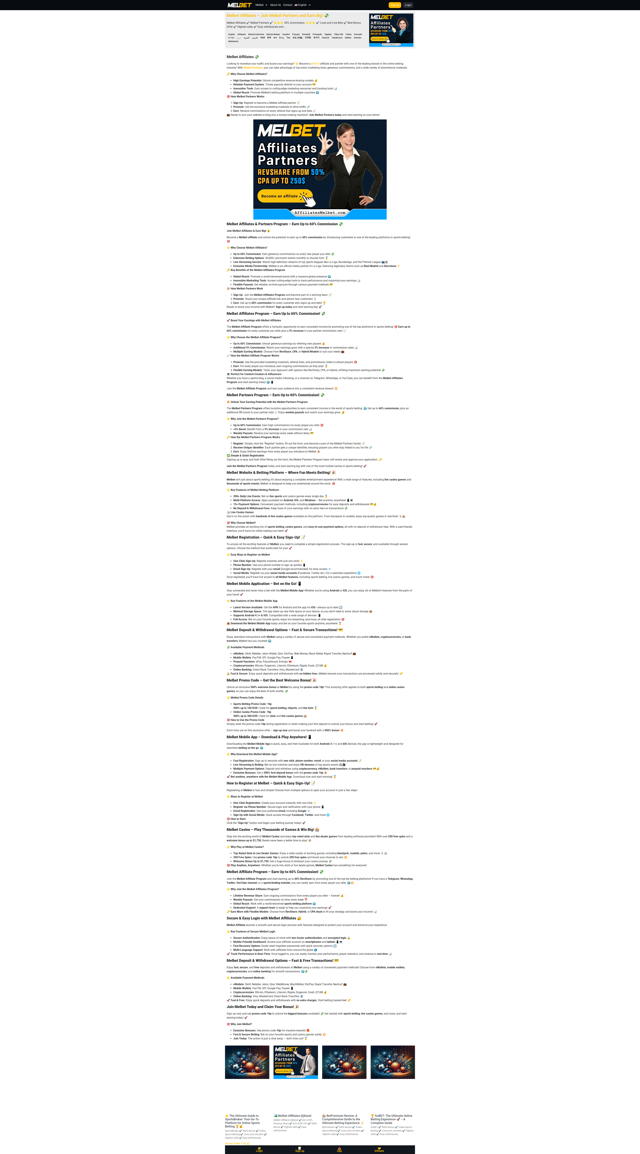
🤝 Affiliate (379, 1149)
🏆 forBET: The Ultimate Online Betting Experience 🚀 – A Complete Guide (391, 1119)
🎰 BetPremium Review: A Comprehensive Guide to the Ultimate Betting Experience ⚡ (343, 1119)
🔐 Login (259, 1149)
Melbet (260, 5)
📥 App (339, 1149)
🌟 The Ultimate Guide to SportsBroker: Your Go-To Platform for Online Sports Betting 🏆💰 (242, 1121)
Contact (287, 5)
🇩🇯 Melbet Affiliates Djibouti (292, 1115)
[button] (237, 1143)
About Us (275, 5)
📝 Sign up (299, 1149)
